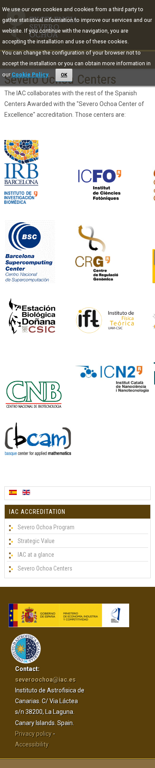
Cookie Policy (30, 74)
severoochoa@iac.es (45, 679)
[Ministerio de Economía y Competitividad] (69, 625)
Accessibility (32, 744)
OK (64, 75)
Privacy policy (33, 733)
